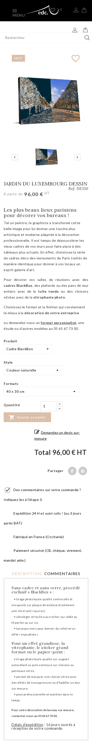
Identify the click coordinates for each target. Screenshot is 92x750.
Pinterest (83, 471)
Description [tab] (26, 573)
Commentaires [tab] (62, 573)
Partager (72, 471)
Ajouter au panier (27, 417)
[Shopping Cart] (84, 9)
